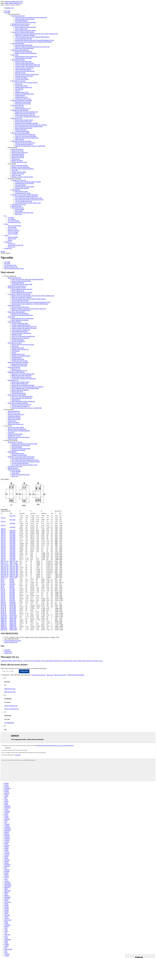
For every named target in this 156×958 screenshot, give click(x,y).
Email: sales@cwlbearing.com (13, 3)
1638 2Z (3, 553)
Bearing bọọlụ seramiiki (22, 188)
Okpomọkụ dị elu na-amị (19, 204)
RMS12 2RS (13, 629)
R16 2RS (12, 594)
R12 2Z (3, 590)
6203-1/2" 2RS (14, 569)
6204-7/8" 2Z (4, 576)
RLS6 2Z (3, 608)
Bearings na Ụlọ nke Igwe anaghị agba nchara (25, 194)
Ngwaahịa (7, 12)
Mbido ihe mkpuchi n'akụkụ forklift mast (26, 138)
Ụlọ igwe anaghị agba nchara (23, 201)
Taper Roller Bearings (18, 43)
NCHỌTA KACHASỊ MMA (75, 675)
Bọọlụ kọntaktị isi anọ (21, 29)
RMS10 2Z (4, 628)
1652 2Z (3, 558)
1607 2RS (12, 533)
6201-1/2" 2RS (14, 564)
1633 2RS (12, 550)
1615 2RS (12, 537)
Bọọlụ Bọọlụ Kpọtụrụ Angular (20, 25)
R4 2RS (12, 582)
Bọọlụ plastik (19, 211)
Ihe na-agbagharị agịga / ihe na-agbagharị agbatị (29, 126)
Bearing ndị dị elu (17, 118)
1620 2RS (12, 540)
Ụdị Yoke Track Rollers (22, 79)
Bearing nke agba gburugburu (20, 50)
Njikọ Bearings (19, 139)
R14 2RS (12, 592)
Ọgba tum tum (16, 159)
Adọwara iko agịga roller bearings (25, 71)
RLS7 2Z (3, 610)
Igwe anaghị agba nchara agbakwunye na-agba (28, 198)
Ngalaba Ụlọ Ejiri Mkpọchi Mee (24, 94)
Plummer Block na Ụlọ (21, 92)
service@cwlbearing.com (11, 709)
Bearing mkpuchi (16, 206)
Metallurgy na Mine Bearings (20, 110)
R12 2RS (12, 590)
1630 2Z (3, 548)
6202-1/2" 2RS (14, 566)
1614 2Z (3, 535)
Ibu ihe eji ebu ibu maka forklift (21, 133)
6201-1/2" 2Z (4, 564)
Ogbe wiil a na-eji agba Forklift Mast (25, 136)
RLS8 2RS (13, 612)
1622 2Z (3, 543)
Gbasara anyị (8, 242)
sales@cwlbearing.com (11, 642)
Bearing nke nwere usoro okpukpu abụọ (26, 112)
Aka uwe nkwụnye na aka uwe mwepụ (26, 82)
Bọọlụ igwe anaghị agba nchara (24, 212)
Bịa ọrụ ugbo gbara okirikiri (19, 165)
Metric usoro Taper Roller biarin (24, 48)
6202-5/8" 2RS (14, 568)
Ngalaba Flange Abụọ (21, 97)
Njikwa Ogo (11, 247)
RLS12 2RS (13, 616)
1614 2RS (12, 535)
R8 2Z (2, 587)
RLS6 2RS (13, 608)
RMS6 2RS (13, 621)
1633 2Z (3, 550)
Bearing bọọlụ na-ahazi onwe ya (21, 24)
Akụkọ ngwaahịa (13, 237)
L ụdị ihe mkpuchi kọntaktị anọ (24, 144)
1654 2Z (3, 559)
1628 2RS (12, 546)
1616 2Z (3, 538)
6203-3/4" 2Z (4, 571)
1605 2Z (3, 530)
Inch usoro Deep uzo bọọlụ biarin (24, 19)
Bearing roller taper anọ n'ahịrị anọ (25, 115)
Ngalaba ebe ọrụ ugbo (18, 173)
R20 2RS (12, 597)
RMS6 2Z (3, 621)
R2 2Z (2, 579)
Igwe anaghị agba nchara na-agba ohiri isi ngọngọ (29, 199)
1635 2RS (12, 551)
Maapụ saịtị (50, 675)
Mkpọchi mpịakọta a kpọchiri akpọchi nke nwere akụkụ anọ (32, 46)
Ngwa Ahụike (12, 227)
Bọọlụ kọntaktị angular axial (23, 121)
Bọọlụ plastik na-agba (21, 191)
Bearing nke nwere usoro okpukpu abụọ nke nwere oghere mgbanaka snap (36, 33)
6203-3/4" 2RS (14, 571)
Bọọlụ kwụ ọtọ (19, 107)
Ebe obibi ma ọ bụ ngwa (19, 81)
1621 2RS (12, 542)
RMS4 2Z (3, 618)
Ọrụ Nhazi (11, 217)
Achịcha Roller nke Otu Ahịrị (23, 38)
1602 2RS (12, 519)
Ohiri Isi (17, 90)
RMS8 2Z (3, 625)
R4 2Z (2, 582)
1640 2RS (12, 555)
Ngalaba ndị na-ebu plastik (22, 193)
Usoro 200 (15, 170)
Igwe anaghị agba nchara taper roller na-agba (28, 203)
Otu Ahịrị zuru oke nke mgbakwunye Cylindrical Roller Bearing (33, 42)
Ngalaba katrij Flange (21, 85)
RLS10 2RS (13, 615)
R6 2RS (12, 585)
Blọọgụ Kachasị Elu (60, 675)
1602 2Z (3, 521)
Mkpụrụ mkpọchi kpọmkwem (23, 128)
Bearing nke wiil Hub (18, 157)
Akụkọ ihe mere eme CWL (15, 245)
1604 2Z (3, 529)
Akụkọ (6, 235)
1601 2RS (12, 516)
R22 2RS (12, 599)
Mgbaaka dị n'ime (20, 72)
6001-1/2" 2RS (14, 561)
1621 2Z (3, 542)
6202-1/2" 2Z (4, 566)
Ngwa (6, 224)
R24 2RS (12, 600)
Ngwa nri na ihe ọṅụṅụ (14, 225)
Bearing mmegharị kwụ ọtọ (23, 108)
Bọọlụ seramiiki (19, 209)
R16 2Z (3, 594)
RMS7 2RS (13, 623)
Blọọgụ (10, 240)
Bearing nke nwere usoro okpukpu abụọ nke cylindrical (31, 125)
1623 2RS (12, 545)
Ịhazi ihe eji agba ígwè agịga (23, 61)
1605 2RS (12, 530)
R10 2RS (12, 589)
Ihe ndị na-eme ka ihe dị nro (20, 152)
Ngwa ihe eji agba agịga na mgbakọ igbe (26, 74)
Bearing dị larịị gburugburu (23, 103)
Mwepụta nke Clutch (18, 151)
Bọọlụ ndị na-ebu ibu (18, 207)
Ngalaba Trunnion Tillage (19, 172)
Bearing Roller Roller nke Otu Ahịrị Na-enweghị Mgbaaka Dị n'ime (34, 40)
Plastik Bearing (16, 190)
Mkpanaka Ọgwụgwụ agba (23, 102)
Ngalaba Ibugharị (20, 95)
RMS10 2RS (13, 628)
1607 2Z (3, 533)
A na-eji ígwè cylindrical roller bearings (23, 32)
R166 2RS (13, 602)
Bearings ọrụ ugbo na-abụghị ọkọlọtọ (22, 177)
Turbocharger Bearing (18, 154)
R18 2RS (12, 595)
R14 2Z (3, 592)
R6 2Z (2, 585)
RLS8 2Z (3, 612)
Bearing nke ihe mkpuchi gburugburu (26, 53)
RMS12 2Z (4, 629)
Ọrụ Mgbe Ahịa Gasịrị (14, 222)
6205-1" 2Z (4, 577)
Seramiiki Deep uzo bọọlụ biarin (24, 183)
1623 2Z (3, 545)
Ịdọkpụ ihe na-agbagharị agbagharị (21, 141)
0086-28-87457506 (9, 692)
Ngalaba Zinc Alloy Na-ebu (23, 98)
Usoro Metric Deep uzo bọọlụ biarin (25, 22)
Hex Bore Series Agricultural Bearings (22, 168)
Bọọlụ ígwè (18, 214)
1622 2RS (12, 543)
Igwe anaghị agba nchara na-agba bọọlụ (26, 196)
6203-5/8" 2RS (14, 572)
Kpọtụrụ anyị (8, 248)
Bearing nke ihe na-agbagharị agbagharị (26, 123)
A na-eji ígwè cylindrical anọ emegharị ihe (27, 116)
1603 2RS (12, 523)
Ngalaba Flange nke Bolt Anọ (23, 87)
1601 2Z (3, 518)
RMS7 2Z (3, 623)
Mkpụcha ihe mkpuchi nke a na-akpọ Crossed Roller (30, 146)
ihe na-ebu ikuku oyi (17, 149)
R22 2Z (3, 599)
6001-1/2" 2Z (4, 561)
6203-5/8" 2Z (4, 572)
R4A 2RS (12, 584)
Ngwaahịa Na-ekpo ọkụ (39, 675)
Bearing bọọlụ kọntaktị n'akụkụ (24, 120)
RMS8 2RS (13, 625)
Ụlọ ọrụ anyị (11, 243)
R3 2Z (2, 581)
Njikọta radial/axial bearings (23, 69)
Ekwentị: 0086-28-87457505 (14, 1)
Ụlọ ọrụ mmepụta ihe (10, 265)
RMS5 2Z (3, 620)
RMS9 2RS (13, 626)
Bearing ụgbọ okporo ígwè (19, 162)
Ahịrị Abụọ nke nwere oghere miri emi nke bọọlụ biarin (31, 17)
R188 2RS (13, 603)
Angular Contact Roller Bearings (24, 63)
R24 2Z (3, 600)
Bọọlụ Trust (15, 55)
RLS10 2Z (4, 615)
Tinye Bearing (19, 89)
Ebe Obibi (7, 11)
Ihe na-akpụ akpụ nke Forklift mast (25, 134)
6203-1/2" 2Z (4, 569)
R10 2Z (3, 589)
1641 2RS (12, 556)
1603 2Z (3, 525)
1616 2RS (12, 538)
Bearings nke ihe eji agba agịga (24, 76)
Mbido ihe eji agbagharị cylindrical (25, 35)
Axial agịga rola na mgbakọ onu (24, 68)
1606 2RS (12, 532)
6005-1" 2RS (13, 563)
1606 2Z (3, 532)
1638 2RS (12, 553)
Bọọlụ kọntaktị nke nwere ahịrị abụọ (25, 27)
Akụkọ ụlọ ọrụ (12, 238)
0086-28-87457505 (9, 689)
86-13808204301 (9, 722)
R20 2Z (3, 597)
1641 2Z (3, 556)
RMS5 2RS (13, 620)
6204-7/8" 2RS (14, 576)
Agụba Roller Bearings (18, 59)
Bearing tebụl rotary (21, 129)
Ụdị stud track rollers (21, 77)
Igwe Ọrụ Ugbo (12, 229)
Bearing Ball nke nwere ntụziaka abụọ (26, 56)
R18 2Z (3, 595)
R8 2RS (12, 587)
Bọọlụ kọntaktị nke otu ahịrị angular (25, 30)
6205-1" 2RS (13, 577)
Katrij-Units (18, 84)
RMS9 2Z (3, 626)
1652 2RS (12, 558)
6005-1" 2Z (4, 563)
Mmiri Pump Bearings (18, 155)
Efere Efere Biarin (20, 185)
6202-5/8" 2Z (4, 568)
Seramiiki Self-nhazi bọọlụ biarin (24, 186)
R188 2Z (3, 603)
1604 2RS (12, 527)
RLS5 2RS (13, 607)
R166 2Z (3, 602)
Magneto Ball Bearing (21, 20)
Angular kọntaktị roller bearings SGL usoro (27, 66)
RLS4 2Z (3, 605)
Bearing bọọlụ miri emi (18, 16)
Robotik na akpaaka (13, 230)
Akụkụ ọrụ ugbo (16, 175)
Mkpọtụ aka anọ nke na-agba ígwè (25, 142)
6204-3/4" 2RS (14, 574)
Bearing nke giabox (17, 160)
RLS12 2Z (4, 616)
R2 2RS (12, 579)
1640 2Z (3, 555)
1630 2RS (12, 548)
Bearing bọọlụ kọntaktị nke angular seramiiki (28, 181)
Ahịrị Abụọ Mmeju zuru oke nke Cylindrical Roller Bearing (32, 37)
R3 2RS (12, 581)
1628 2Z (3, 546)
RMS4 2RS (13, 618)
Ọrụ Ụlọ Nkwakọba (13, 220)
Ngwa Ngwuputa (13, 234)
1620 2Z (3, 540)
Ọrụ (5, 216)
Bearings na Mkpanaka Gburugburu (22, 100)
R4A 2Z (3, 584)
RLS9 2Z (3, 613)
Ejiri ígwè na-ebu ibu (18, 105)
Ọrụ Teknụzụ (12, 219)
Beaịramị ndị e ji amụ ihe (19, 180)
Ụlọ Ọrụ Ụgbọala (13, 232)
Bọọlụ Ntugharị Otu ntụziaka (23, 58)
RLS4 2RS (13, 605)
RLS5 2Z (3, 607)
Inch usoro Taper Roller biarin (23, 45)
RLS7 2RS (13, 610)
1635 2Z (3, 551)
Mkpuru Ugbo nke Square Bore (21, 167)
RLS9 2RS (13, 613)
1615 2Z (3, 537)
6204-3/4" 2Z (4, 574)
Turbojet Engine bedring (22, 131)
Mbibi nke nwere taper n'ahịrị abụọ (25, 113)
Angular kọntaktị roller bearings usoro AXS (27, 64)
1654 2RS (12, 559)
